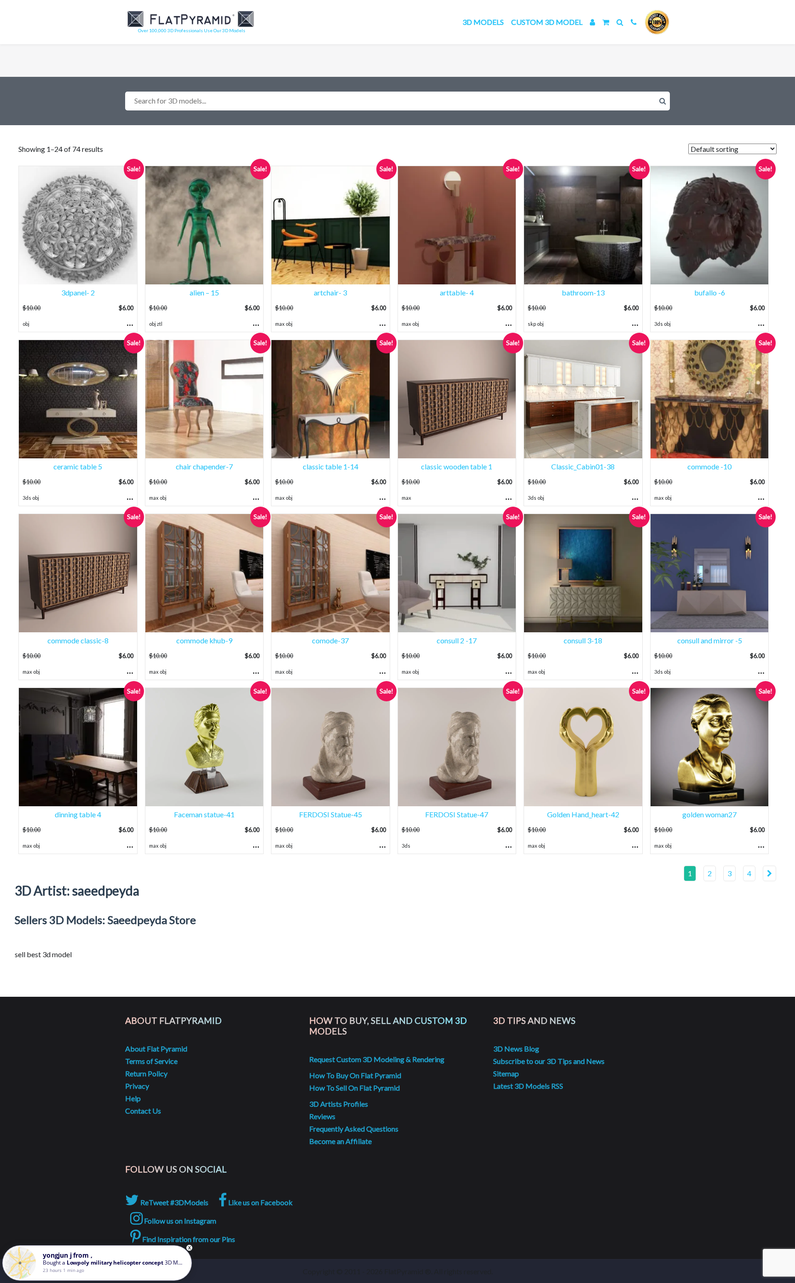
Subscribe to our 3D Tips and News (549, 1061)
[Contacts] (634, 21)
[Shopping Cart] (605, 21)
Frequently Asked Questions (353, 1128)
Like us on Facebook (260, 1202)
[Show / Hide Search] (619, 21)
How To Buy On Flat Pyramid (355, 1075)
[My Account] (592, 21)
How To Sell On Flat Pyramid (354, 1087)
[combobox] (397, 101)
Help (133, 1098)
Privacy (137, 1085)
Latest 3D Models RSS (528, 1085)
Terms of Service (151, 1061)
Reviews (322, 1116)
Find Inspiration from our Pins (188, 1239)
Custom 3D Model (546, 21)
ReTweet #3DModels (173, 1202)
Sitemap (506, 1073)
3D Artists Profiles (338, 1103)
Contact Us (143, 1110)
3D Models (483, 21)
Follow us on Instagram (179, 1220)
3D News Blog (516, 1048)
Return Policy (146, 1073)
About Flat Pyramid (156, 1048)
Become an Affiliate (340, 1141)
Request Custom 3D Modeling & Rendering (376, 1059)
